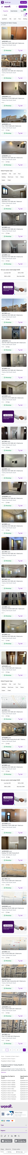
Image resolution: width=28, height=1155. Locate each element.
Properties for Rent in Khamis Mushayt (9, 1096)
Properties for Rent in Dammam (8, 1099)
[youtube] (15, 1136)
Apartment (4, 18)
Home (2, 1056)
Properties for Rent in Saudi (12, 1056)
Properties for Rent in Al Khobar (8, 1090)
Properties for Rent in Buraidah (8, 1094)
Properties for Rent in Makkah (8, 1084)
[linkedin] (12, 1136)
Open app (23, 2)
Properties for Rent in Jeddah (8, 1082)
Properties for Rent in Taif (7, 1092)
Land (15, 18)
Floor (19, 18)
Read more (3, 1072)
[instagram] (1, 1136)
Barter (23, 11)
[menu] (2, 7)
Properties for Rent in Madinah (8, 1086)
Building (25, 18)
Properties (5, 11)
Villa (10, 18)
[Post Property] (17, 7)
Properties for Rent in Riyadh (8, 1058)
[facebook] (8, 1136)
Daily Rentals (14, 11)
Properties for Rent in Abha (7, 1088)
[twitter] (19, 1136)
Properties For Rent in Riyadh (8, 1080)
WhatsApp (8, 50)
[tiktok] (5, 1136)
